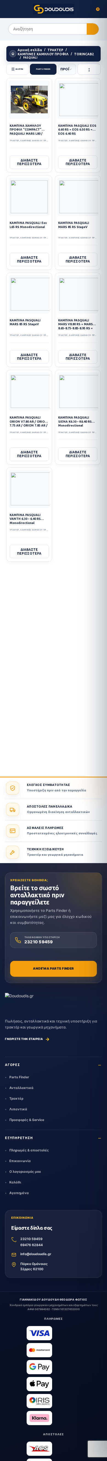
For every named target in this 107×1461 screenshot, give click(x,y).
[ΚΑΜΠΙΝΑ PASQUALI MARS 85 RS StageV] (81, 197)
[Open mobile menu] (9, 9)
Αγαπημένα (19, 1193)
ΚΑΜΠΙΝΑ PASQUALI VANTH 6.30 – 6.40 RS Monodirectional (25, 519)
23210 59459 (31, 1239)
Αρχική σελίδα (30, 50)
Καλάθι (15, 1182)
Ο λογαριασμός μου (25, 1171)
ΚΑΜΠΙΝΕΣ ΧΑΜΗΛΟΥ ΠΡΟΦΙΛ (43, 54)
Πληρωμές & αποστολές (29, 1150)
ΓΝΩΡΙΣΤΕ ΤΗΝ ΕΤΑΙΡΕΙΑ (27, 1039)
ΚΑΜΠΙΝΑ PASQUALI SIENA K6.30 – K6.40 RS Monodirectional (75, 421)
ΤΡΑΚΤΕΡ (55, 50)
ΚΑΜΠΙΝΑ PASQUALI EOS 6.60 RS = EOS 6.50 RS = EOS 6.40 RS (77, 129)
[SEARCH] (93, 29)
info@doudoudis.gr (35, 1254)
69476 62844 (31, 1245)
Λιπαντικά (18, 1109)
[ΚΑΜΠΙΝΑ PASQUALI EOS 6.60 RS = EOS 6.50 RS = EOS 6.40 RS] (79, 99)
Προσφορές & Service (26, 1120)
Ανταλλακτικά (21, 1088)
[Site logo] (53, 9)
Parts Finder (19, 1077)
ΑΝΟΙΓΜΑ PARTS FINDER (53, 968)
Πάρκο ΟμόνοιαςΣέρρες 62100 (34, 1266)
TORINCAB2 (84, 54)
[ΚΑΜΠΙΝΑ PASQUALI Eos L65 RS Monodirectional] (29, 197)
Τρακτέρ (16, 1098)
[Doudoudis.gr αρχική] (19, 1000)
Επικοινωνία (20, 1161)
